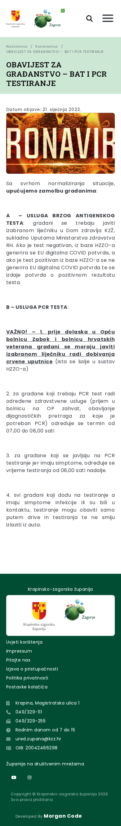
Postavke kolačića (26, 687)
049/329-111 (29, 712)
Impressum (19, 651)
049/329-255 (31, 721)
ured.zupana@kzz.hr (38, 739)
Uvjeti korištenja (24, 642)
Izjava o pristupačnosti (32, 669)
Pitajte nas (18, 660)
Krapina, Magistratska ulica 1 (48, 703)
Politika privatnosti (27, 678)
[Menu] (108, 18)
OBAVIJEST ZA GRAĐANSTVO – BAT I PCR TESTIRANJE (55, 51)
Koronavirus (46, 46)
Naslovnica (17, 46)
